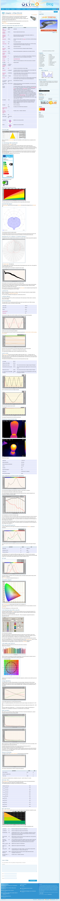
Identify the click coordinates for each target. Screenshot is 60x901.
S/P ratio (3, 77)
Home (3, 9)
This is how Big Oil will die (7, 896)
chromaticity (25, 641)
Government (42, 59)
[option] (49, 24)
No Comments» (35, 14)
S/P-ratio (46, 83)
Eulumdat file (4, 22)
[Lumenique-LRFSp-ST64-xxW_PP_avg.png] (13, 262)
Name (3, 873)
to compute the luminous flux (13, 293)
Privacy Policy (35, 899)
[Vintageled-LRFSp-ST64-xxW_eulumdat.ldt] (10, 122)
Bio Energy (42, 54)
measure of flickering (14, 753)
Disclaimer (29, 9)
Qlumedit (19, 205)
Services (12, 9)
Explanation (51, 58)
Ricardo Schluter (42, 82)
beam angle (22, 287)
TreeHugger (50, 99)
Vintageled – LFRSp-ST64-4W (13, 13)
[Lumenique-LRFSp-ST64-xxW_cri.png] (13, 631)
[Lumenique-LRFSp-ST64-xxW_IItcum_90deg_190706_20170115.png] (14, 415)
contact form (50, 894)
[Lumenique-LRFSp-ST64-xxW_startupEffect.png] (14, 727)
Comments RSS (53, 899)
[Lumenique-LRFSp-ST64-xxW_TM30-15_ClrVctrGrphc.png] (11, 676)
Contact (24, 9)
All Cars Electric (41, 98)
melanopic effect (6, 781)
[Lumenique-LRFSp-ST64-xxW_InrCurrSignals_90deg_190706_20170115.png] (14, 388)
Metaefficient (41, 99)
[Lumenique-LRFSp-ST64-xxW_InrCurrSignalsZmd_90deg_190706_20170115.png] (14, 404)
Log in (57, 899)
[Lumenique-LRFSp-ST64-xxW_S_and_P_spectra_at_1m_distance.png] (14, 574)
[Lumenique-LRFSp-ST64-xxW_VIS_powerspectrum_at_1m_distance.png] (14, 489)
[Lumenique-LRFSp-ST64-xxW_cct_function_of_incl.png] (14, 513)
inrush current (5, 354)
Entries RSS (47, 899)
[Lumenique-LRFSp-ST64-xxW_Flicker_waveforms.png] (14, 767)
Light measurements (19, 14)
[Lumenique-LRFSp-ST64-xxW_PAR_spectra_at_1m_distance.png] (14, 542)
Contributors (18, 9)
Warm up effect (25, 88)
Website (3, 878)
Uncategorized (42, 65)
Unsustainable (52, 65)
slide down (41, 85)
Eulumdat (34, 205)
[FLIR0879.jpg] (14, 456)
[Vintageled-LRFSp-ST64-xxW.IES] (10, 127)
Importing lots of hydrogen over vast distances (50, 81)
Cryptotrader (50, 98)
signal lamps (4, 606)
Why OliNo (7, 9)
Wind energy (42, 66)
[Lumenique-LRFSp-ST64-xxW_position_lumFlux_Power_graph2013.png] (14, 200)
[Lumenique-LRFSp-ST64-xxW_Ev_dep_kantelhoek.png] (14, 281)
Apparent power (4, 311)
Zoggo (41, 81)
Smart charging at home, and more (52, 82)
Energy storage (52, 57)
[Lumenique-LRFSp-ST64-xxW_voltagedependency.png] (14, 700)
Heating (51, 59)
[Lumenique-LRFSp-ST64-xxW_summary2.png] (14, 138)
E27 (8, 68)
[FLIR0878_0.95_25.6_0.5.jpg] (14, 437)
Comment (3, 864)
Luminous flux (4, 51)
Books (51, 54)
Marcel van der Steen (12, 14)
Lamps (51, 60)
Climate (51, 55)
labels (10, 144)
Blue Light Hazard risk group (4, 111)
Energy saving (42, 57)
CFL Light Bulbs (42, 55)
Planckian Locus (28, 639)
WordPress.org (41, 117)
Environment (42, 58)
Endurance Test (52, 56)
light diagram (6, 205)
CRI (13, 611)
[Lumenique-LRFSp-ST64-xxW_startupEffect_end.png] (14, 742)
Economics (42, 56)
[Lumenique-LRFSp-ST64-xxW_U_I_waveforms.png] (14, 329)
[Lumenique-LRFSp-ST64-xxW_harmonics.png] (14, 347)
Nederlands (54, 9)
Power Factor (4, 43)
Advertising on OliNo (41, 899)
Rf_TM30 (3, 60)
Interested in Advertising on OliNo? (48, 50)
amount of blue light (6, 810)
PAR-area (29, 526)
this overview (6, 23)
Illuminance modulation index (4, 36)
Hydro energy (42, 60)
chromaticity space (6, 604)
